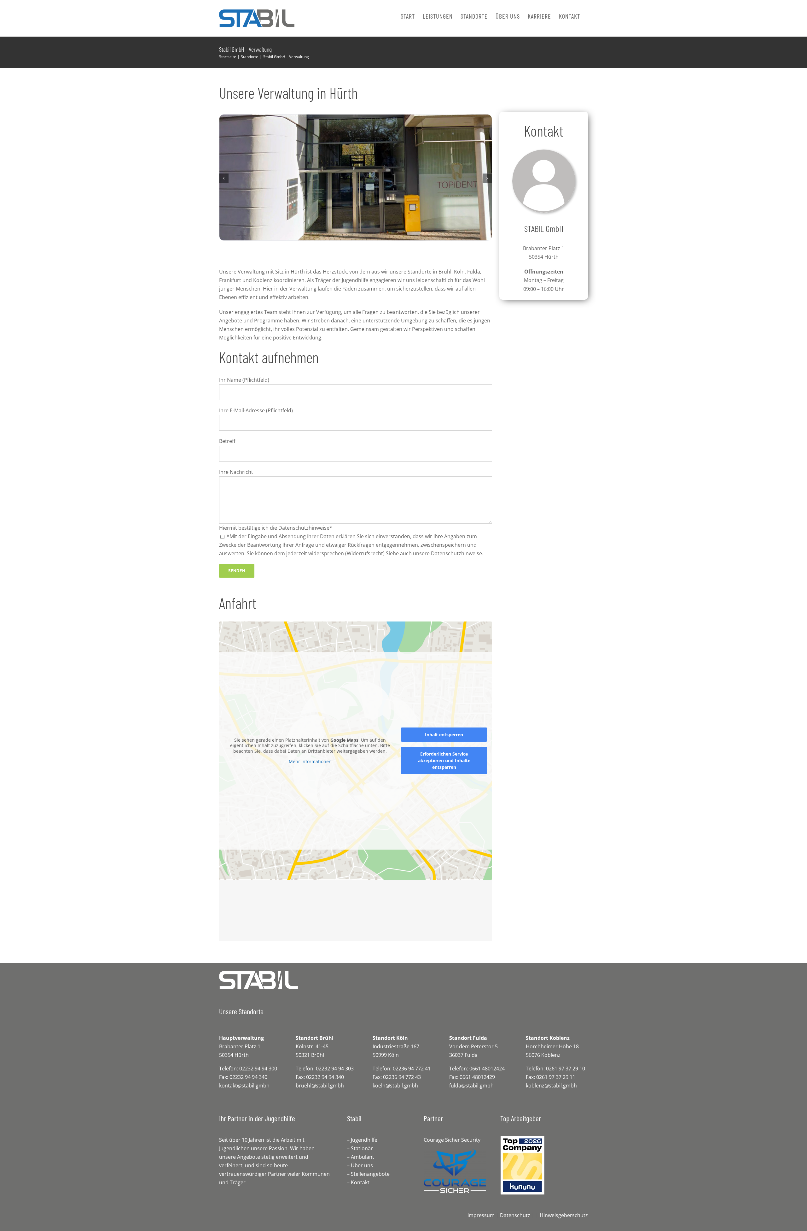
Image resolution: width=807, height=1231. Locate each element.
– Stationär (360, 1148)
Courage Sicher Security (452, 1139)
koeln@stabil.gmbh (395, 1085)
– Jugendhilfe (362, 1139)
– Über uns (360, 1165)
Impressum (481, 1215)
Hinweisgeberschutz (564, 1215)
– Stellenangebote (368, 1173)
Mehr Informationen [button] (310, 761)
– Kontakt (358, 1182)
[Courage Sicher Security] (455, 1151)
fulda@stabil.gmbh (471, 1085)
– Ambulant (360, 1156)
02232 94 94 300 (258, 1068)
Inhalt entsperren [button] (444, 735)
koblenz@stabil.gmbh (551, 1085)
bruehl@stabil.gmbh (320, 1085)
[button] (224, 178)
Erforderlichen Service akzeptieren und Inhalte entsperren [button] (444, 760)
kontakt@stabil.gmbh (244, 1085)
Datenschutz (515, 1215)
